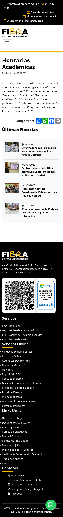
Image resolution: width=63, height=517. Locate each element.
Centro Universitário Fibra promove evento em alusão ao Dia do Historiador (38, 172)
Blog (4, 463)
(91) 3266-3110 (19, 475)
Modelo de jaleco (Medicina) (18, 449)
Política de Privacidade (15, 440)
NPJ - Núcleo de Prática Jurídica (20, 330)
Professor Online (12, 356)
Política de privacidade (37, 511)
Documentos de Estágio (16, 422)
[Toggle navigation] (7, 42)
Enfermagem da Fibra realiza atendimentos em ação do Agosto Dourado (39, 151)
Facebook (16, 493)
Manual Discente (12, 436)
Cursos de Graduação (14, 431)
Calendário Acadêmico (43, 12)
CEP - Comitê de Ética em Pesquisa (22, 334)
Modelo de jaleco (12, 445)
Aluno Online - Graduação (41, 16)
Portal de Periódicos (13, 406)
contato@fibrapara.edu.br (23, 4)
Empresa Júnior (11, 325)
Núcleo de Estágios (13, 418)
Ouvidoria (8, 369)
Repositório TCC (11, 374)
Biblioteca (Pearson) (13, 365)
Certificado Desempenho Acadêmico (23, 454)
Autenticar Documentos (16, 360)
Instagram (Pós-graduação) (27, 489)
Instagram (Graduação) (24, 484)
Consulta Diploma (12, 378)
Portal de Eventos (12, 392)
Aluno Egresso (10, 427)
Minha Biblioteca (12, 396)
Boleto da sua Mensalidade (18, 387)
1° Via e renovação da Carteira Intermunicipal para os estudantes (40, 212)
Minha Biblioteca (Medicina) (18, 401)
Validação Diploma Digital (17, 351)
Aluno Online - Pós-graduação (25, 20)
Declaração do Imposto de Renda (21, 383)
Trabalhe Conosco (12, 458)
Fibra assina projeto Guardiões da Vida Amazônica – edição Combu (39, 192)
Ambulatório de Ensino (15, 339)
